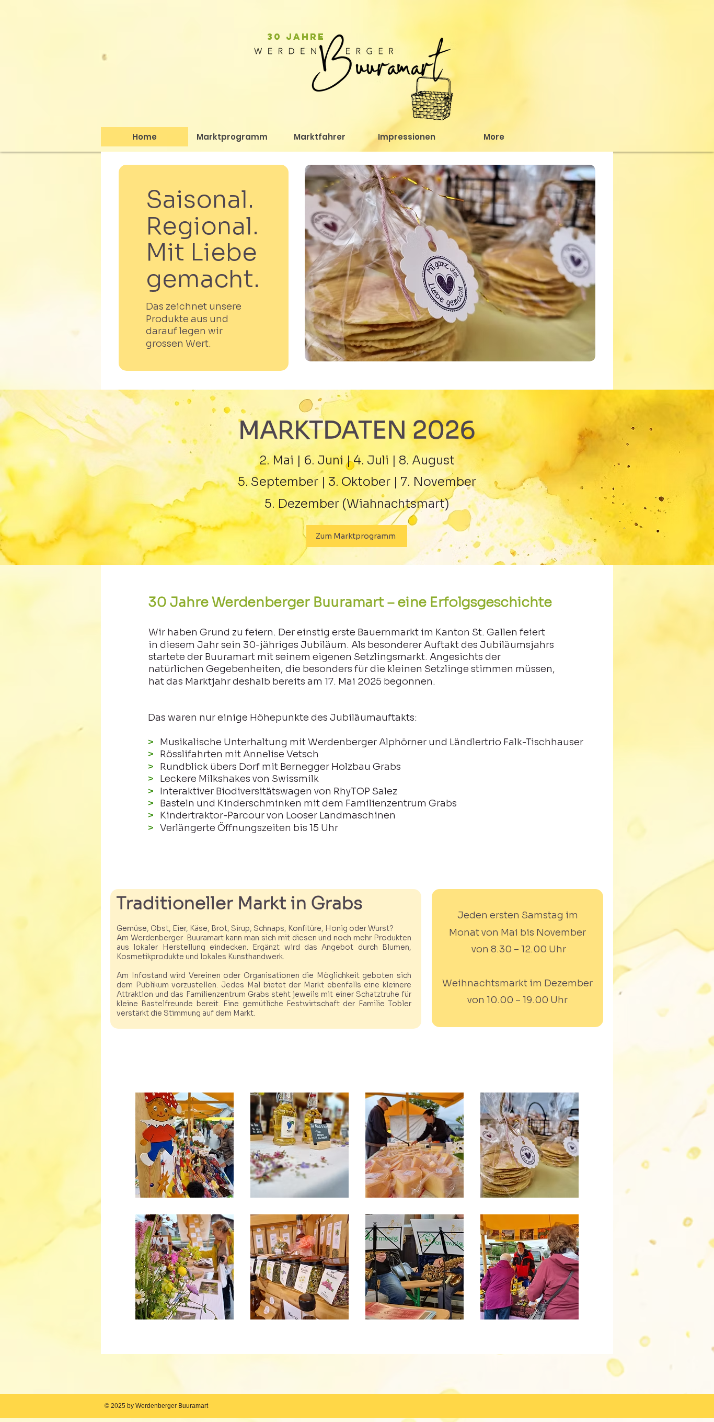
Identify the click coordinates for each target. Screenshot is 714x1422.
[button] (296, 36)
